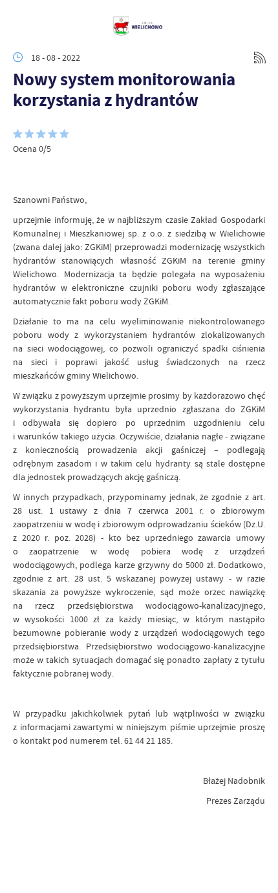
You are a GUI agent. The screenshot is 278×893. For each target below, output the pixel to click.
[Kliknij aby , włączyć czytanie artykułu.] (23, 173)
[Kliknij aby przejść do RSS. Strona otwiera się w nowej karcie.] (260, 57)
